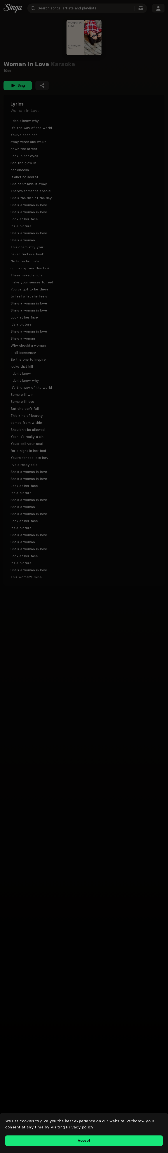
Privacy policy (79, 1127)
